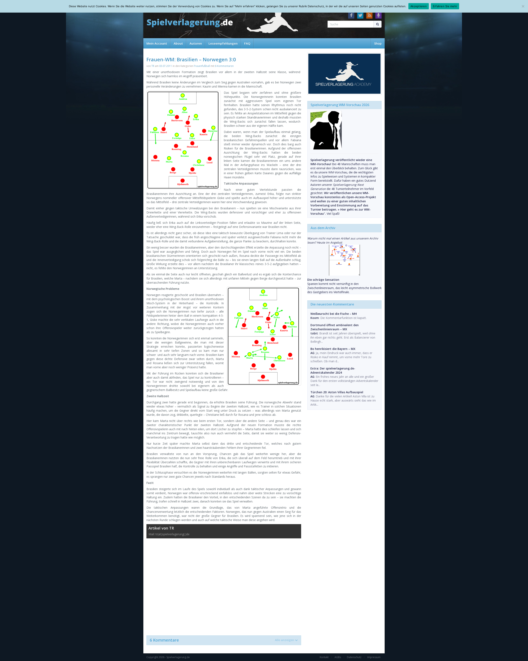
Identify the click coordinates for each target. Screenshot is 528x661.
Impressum (374, 657)
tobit (314, 333)
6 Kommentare (222, 640)
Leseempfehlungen (223, 43)
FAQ (247, 43)
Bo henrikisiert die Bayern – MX (332, 349)
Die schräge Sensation (323, 280)
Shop (378, 43)
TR (152, 66)
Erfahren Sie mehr (445, 6)
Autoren (196, 43)
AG (312, 353)
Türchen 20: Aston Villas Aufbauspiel (336, 392)
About (178, 43)
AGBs (338, 657)
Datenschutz (354, 657)
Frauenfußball (202, 66)
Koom (314, 318)
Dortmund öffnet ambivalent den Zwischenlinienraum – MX (334, 327)
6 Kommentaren (224, 66)
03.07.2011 (165, 66)
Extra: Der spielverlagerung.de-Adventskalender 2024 (332, 370)
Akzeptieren (418, 6)
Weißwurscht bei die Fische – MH (333, 314)
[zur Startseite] (189, 23)
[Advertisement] (223, 584)
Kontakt (324, 657)
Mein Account (156, 43)
